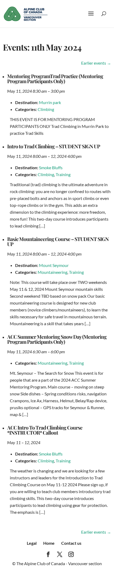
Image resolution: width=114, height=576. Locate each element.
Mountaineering (52, 272)
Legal (32, 543)
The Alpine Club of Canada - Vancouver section (59, 563)
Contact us (71, 543)
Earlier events (96, 62)
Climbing (46, 109)
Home (49, 543)
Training (63, 174)
